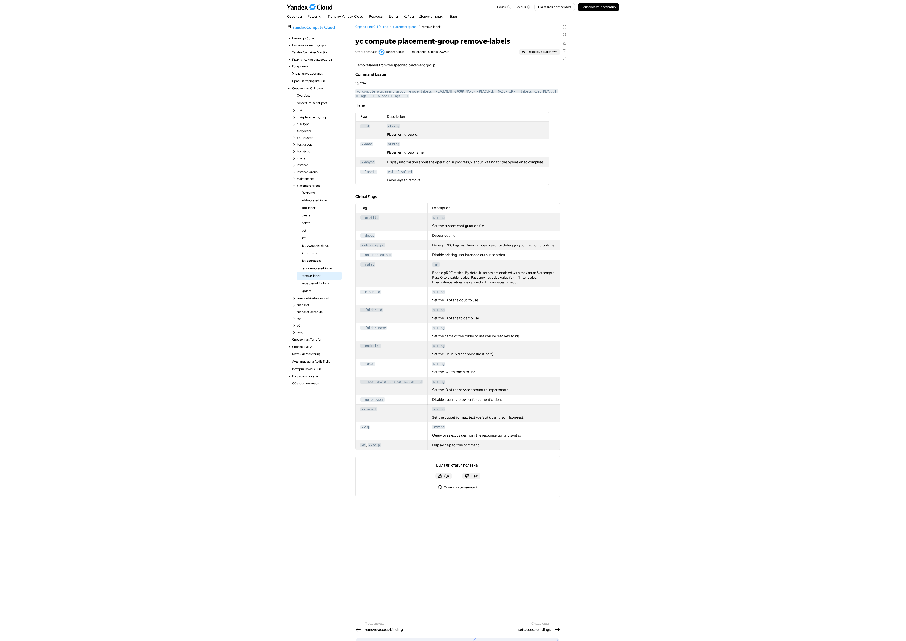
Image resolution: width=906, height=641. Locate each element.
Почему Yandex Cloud (345, 16)
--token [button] (367, 364)
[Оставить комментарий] (564, 58)
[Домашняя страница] (312, 7)
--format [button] (368, 409)
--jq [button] (365, 427)
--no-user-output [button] (376, 255)
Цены (393, 16)
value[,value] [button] (400, 172)
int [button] (436, 264)
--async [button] (367, 162)
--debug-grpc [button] (372, 245)
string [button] (393, 126)
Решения (314, 16)
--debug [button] (367, 235)
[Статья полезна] (564, 43)
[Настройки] (564, 34)
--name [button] (367, 144)
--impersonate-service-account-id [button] (391, 382)
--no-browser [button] (372, 399)
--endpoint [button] (370, 346)
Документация (431, 16)
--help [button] (374, 445)
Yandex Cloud (395, 52)
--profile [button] (369, 217)
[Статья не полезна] (564, 50)
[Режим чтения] (564, 27)
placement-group (405, 27)
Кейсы (408, 16)
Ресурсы (376, 16)
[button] (523, 7)
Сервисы (294, 16)
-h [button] (363, 445)
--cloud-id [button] (370, 292)
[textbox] (504, 7)
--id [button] (365, 126)
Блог (454, 16)
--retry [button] (367, 264)
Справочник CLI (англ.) (371, 27)
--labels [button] (368, 172)
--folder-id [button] (371, 310)
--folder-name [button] (373, 328)
